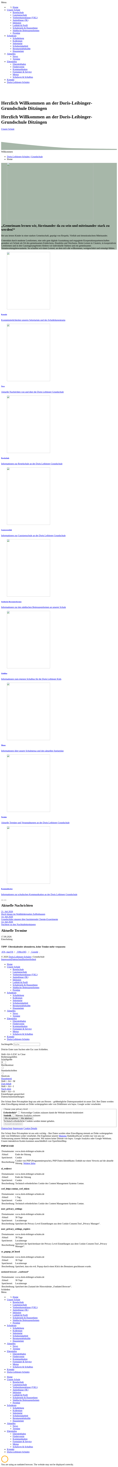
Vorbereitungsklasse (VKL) (25, 974)
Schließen (5, 1289)
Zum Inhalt (6, 1084)
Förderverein (18, 1023)
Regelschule (18, 969)
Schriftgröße (6, 1059)
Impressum (6, 959)
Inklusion (17, 980)
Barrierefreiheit (29, 959)
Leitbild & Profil (20, 982)
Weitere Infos (29, 1163)
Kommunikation (20, 1026)
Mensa (16, 1031)
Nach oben (6, 1089)
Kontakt (10, 1036)
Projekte (16, 990)
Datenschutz (16, 959)
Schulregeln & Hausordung (25, 985)
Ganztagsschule (20, 972)
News (15, 1013)
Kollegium (17, 998)
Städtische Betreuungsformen (26, 987)
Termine (16, 1016)
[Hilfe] (27, 952)
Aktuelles (11, 1011)
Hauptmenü (6, 1078)
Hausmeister (18, 1008)
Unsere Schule (13, 967)
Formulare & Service (22, 1029)
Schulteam (11, 992)
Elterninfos (12, 1018)
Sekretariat (17, 1000)
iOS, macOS (7, 952)
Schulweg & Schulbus (23, 1034)
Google (34, 952)
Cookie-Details (30, 1128)
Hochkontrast (7, 1065)
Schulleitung (18, 995)
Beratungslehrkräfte (22, 1005)
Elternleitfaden (19, 1021)
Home (10, 964)
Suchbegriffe (7, 1044)
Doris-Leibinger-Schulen (20, 957)
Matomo (62, 1136)
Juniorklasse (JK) (20, 977)
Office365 (21, 952)
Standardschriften (9, 1070)
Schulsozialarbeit (20, 1003)
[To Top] (4, 1462)
